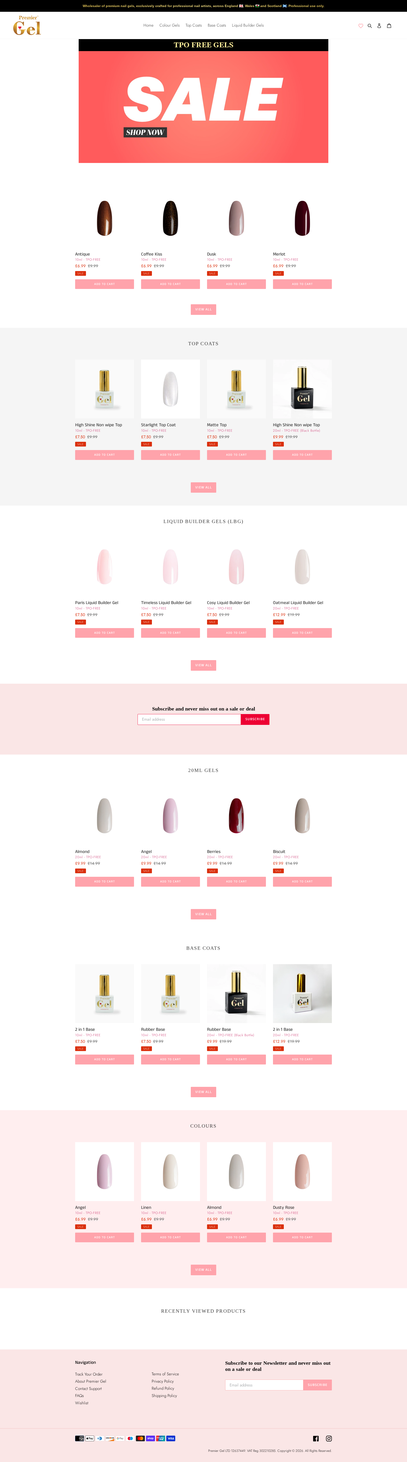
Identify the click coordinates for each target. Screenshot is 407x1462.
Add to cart (104, 284)
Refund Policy (163, 1388)
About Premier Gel (90, 1381)
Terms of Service (165, 1374)
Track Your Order (88, 1374)
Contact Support (88, 1388)
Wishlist (81, 1403)
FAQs (79, 1395)
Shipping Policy (164, 1395)
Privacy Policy (163, 1381)
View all (203, 309)
